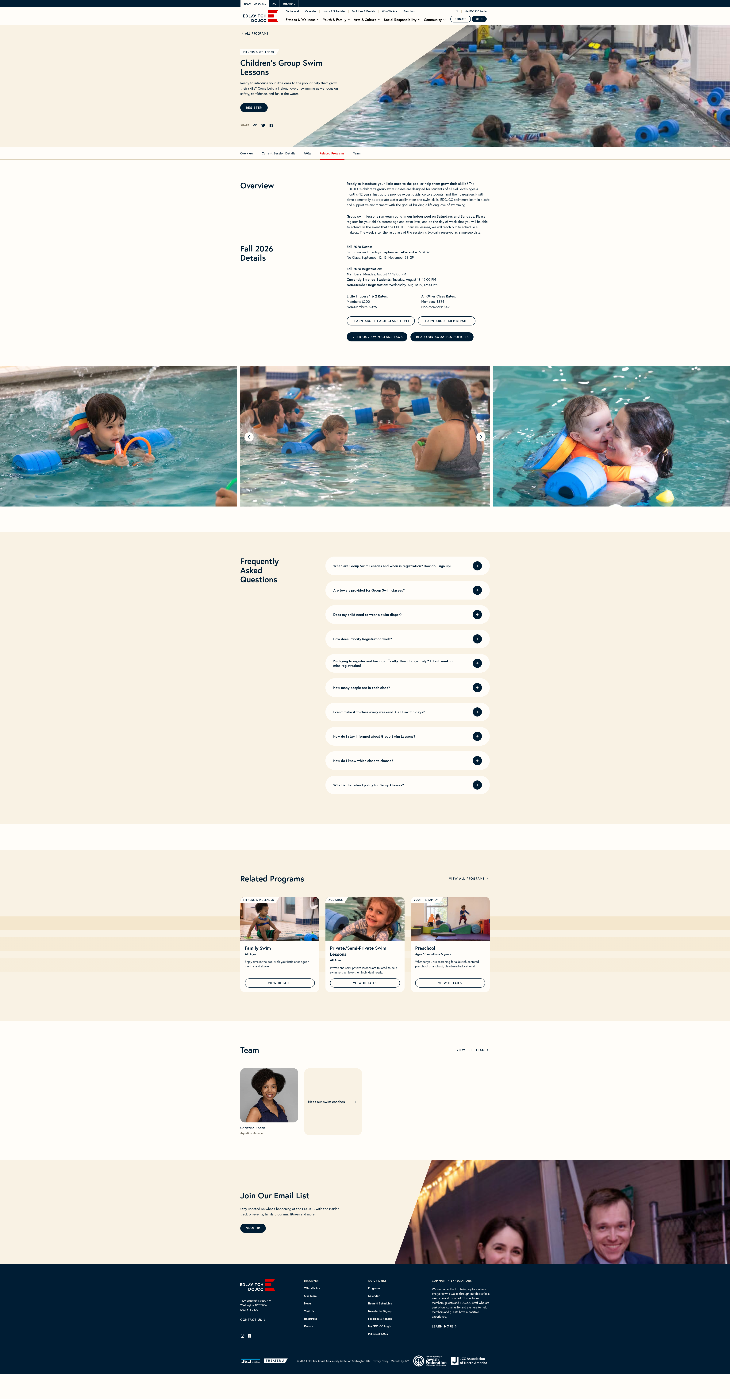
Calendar (310, 11)
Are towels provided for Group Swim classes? (369, 590)
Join (479, 19)
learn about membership (447, 321)
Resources (310, 1318)
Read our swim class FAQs (377, 337)
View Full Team (470, 1050)
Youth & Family (334, 19)
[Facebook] (249, 1336)
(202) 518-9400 (249, 1310)
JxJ (274, 3)
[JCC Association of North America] (469, 1361)
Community (433, 19)
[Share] (255, 125)
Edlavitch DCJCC (255, 3)
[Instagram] (242, 1336)
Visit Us (309, 1311)
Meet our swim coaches (326, 1101)
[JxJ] (250, 1361)
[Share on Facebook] (271, 125)
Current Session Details (278, 153)
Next (481, 436)
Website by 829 (400, 1361)
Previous (249, 436)
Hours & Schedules (334, 11)
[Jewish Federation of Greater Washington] (430, 1361)
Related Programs (332, 153)
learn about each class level (381, 321)
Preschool (409, 11)
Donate (461, 19)
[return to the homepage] (257, 1284)
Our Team (310, 1295)
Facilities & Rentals (363, 11)
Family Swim (258, 948)
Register (254, 108)
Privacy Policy (380, 1361)
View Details (280, 983)
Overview (246, 153)
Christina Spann (252, 1127)
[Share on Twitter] (263, 125)
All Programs (256, 33)
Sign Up (253, 1228)
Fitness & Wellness (301, 19)
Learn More (442, 1326)
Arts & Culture (365, 19)
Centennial (292, 11)
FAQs (307, 153)
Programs (374, 1288)
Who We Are (389, 11)
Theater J (289, 3)
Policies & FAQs (378, 1333)
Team (356, 153)
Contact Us (251, 1320)
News (307, 1303)
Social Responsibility (400, 19)
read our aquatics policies (442, 337)
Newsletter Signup (380, 1311)
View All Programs (467, 878)
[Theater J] (276, 1361)
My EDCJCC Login (476, 11)
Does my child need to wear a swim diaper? (367, 614)
